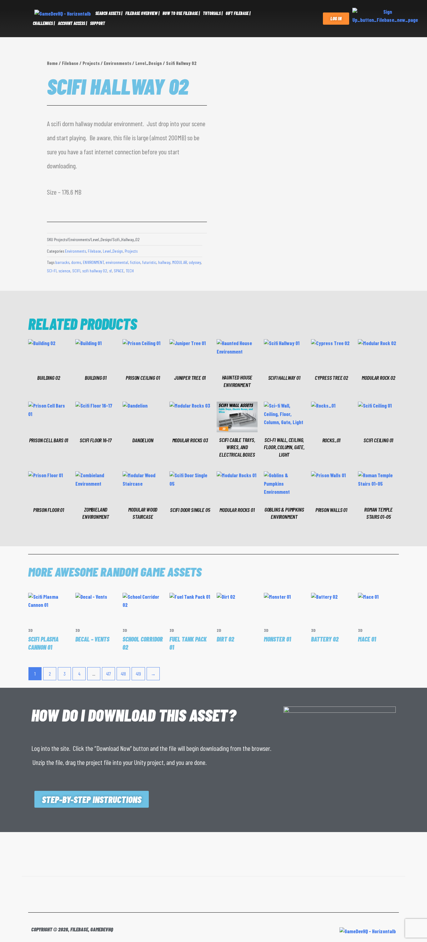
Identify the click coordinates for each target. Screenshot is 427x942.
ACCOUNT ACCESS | (72, 23)
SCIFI (76, 270)
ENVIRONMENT (93, 262)
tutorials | (213, 13)
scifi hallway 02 (94, 270)
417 (108, 674)
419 (138, 674)
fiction (135, 262)
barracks (62, 262)
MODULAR (179, 262)
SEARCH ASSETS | (108, 13)
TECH (130, 270)
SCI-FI (52, 270)
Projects (91, 63)
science (64, 270)
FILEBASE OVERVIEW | (142, 13)
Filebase (70, 63)
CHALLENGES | (44, 23)
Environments (117, 63)
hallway (164, 262)
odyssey (195, 262)
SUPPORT (97, 23)
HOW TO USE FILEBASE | (181, 13)
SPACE (119, 270)
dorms (76, 262)
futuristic (149, 262)
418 (123, 674)
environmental (117, 262)
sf (110, 270)
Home (52, 63)
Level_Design (148, 63)
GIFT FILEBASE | (238, 13)
